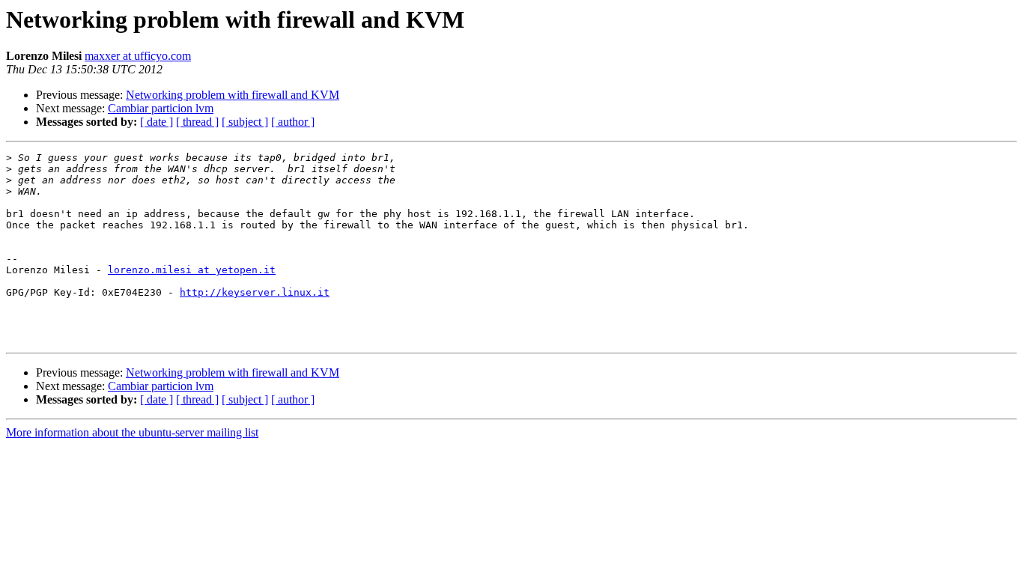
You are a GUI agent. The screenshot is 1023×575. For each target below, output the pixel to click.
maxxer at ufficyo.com (138, 55)
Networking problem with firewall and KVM (232, 94)
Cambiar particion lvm (160, 108)
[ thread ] (197, 121)
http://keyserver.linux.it (255, 292)
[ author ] (293, 121)
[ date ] (156, 121)
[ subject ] (245, 121)
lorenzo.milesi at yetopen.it (192, 270)
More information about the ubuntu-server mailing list (132, 432)
